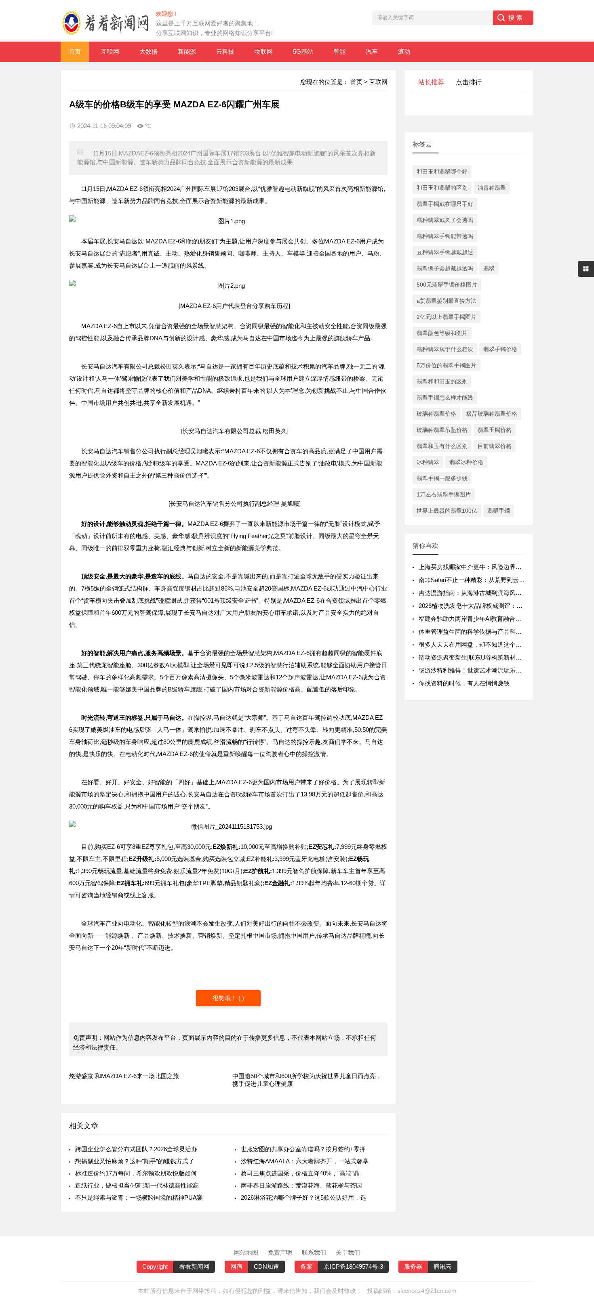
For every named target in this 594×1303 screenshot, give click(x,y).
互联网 (110, 51)
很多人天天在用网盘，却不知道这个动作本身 (479, 644)
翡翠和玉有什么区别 (442, 446)
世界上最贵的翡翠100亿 (447, 510)
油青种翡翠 (492, 187)
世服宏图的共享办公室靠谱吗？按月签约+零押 (303, 1149)
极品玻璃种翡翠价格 (491, 414)
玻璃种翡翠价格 (436, 414)
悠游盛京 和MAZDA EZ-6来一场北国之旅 (124, 1076)
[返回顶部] (577, 1164)
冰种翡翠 (428, 462)
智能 (339, 51)
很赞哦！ (225, 998)
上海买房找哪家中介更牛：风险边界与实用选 (479, 567)
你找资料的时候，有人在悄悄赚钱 (464, 683)
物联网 (264, 51)
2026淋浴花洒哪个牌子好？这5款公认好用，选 (303, 1197)
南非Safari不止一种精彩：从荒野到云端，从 (478, 579)
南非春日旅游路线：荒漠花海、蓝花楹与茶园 (301, 1185)
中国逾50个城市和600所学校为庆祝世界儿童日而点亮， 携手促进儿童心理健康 (307, 1080)
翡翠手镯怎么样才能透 (445, 397)
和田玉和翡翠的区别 (442, 187)
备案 (306, 1266)
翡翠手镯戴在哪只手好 (445, 204)
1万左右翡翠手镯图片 (444, 494)
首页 (75, 51)
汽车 (372, 51)
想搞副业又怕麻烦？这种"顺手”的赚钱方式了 (134, 1161)
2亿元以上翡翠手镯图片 (446, 317)
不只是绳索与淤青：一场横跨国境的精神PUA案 (139, 1197)
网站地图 (246, 1252)
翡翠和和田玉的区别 (442, 381)
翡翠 (489, 268)
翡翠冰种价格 (466, 462)
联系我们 (314, 1252)
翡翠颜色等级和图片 (442, 333)
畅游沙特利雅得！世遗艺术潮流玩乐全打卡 (476, 670)
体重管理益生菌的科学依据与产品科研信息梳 (479, 631)
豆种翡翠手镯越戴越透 (445, 252)
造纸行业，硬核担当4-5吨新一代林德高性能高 (137, 1185)
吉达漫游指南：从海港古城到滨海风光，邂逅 (479, 592)
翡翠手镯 (498, 510)
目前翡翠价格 (495, 446)
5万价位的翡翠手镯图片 (446, 365)
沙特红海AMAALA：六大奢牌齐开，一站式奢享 (305, 1161)
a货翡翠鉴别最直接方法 (446, 300)
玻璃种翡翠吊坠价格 (442, 430)
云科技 (225, 51)
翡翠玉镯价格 (495, 430)
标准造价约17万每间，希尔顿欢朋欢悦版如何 (136, 1173)
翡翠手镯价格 (500, 349)
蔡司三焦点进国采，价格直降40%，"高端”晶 (300, 1173)
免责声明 (280, 1252)
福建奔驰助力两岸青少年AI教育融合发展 (473, 618)
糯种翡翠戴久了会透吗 (445, 220)
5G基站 (303, 51)
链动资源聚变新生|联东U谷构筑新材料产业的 (479, 657)
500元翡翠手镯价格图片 (447, 284)
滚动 (404, 51)
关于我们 (348, 1252)
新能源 (187, 51)
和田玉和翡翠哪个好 (442, 171)
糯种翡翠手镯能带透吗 (445, 236)
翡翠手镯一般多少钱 (442, 478)
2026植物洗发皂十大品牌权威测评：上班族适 (480, 605)
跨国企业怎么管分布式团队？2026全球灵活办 (136, 1149)
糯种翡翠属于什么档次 (445, 349)
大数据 (148, 51)
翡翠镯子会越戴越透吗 (445, 268)
